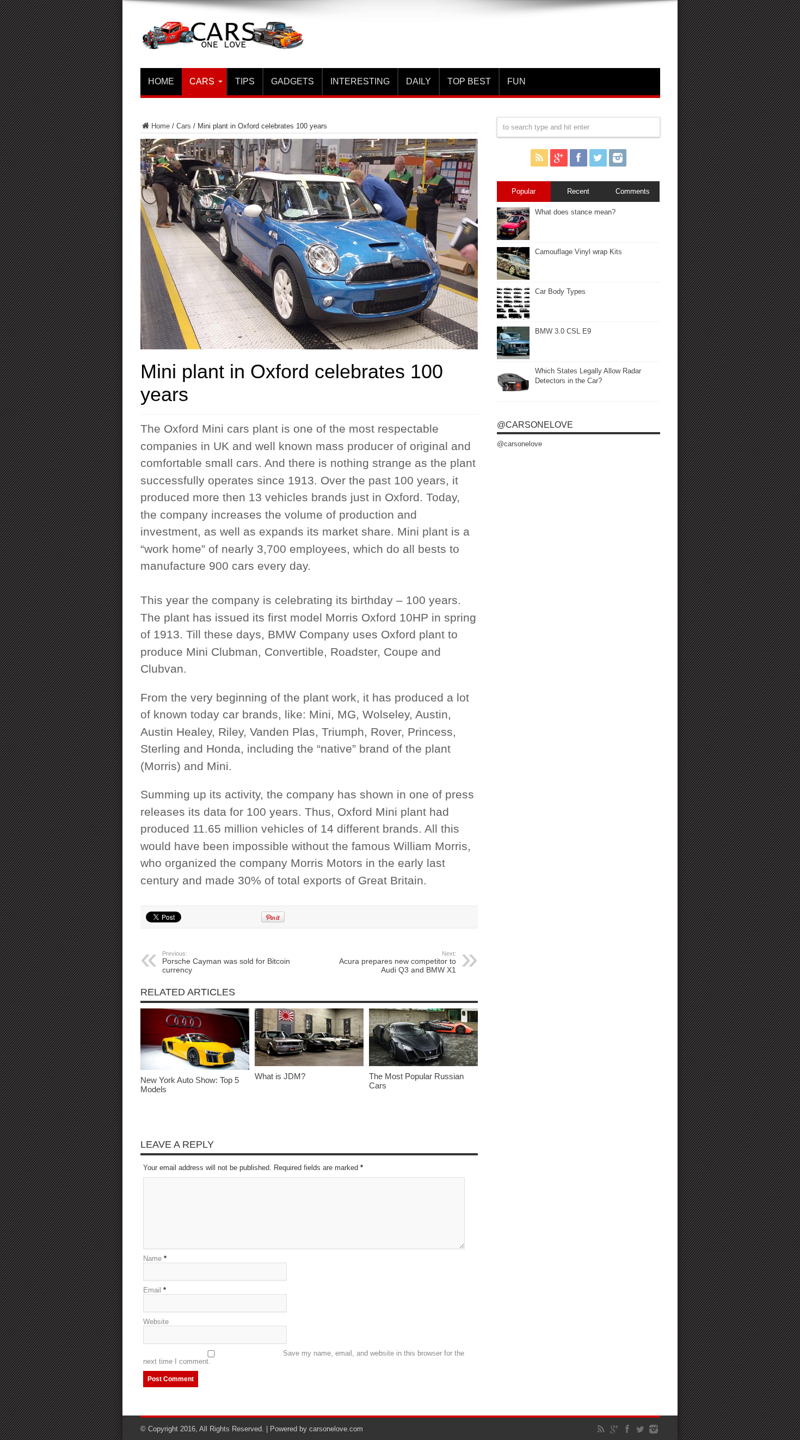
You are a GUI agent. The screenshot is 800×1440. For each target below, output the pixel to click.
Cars (201, 81)
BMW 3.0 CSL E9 (563, 331)
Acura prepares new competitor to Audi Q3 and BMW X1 (397, 962)
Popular (524, 191)
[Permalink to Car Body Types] (513, 317)
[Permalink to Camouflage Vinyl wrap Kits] (513, 277)
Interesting (360, 81)
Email (152, 1290)
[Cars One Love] (222, 41)
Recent (578, 191)
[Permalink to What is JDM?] (309, 1064)
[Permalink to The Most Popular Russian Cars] (423, 1064)
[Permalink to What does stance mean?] (513, 237)
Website (156, 1322)
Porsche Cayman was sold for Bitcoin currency (226, 962)
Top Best (469, 81)
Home (161, 81)
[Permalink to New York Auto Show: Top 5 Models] (194, 1067)
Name (152, 1258)
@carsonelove (535, 424)
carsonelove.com (336, 1429)
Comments (633, 191)
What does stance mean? (575, 212)
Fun (516, 81)
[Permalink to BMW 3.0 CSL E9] (513, 357)
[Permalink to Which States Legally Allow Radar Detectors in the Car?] (513, 396)
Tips (245, 81)
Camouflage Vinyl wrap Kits (578, 252)
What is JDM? (280, 1076)
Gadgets (292, 81)
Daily (418, 81)
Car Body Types (560, 291)
